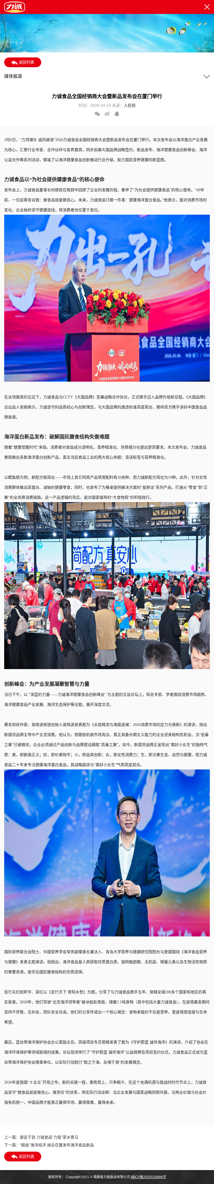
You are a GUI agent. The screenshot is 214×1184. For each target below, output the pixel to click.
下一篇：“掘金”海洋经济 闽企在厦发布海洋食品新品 (49, 1145)
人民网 (129, 105)
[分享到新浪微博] (107, 114)
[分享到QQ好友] (116, 114)
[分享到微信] (97, 114)
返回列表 (26, 62)
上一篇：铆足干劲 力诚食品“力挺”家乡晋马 (41, 1137)
